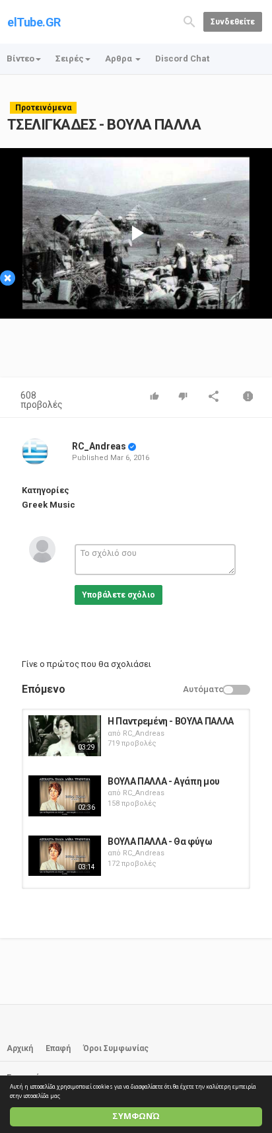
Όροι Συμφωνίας (116, 1048)
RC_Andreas (99, 446)
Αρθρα (119, 58)
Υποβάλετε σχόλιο (118, 595)
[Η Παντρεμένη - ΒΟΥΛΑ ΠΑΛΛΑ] (64, 735)
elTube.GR (34, 22)
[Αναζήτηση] (189, 20)
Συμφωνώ (136, 1116)
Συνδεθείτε (233, 21)
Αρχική (20, 1048)
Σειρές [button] (69, 58)
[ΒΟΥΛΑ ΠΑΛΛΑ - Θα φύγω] (64, 856)
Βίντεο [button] (20, 58)
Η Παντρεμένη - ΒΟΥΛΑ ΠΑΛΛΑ (171, 721)
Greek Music (48, 505)
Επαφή (58, 1048)
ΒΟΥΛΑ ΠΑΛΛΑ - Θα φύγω (160, 841)
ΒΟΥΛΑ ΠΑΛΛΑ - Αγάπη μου (164, 781)
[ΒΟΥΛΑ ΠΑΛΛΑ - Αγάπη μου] (64, 795)
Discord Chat (182, 58)
